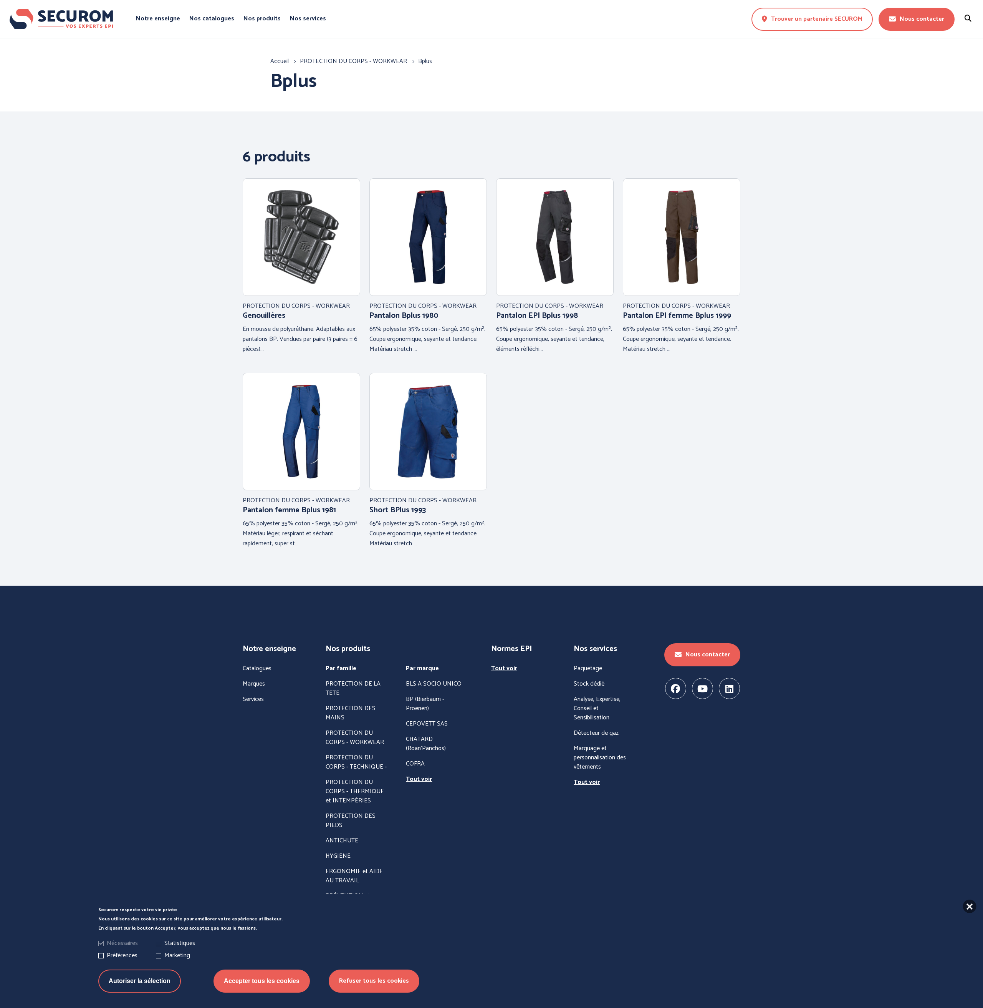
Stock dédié (589, 684)
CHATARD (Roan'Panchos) (426, 744)
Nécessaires (122, 943)
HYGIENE (338, 856)
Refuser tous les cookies (374, 981)
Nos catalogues (211, 18)
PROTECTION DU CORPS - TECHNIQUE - (356, 762)
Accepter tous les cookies (262, 981)
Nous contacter (922, 19)
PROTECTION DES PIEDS (351, 821)
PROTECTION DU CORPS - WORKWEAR (355, 738)
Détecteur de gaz (596, 733)
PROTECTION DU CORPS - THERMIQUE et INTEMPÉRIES (355, 791)
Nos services (308, 18)
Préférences (122, 955)
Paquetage (588, 668)
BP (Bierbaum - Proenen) (425, 704)
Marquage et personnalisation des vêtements (600, 758)
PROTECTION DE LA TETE (353, 688)
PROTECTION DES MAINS (351, 713)
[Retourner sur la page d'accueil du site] (61, 19)
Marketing (177, 955)
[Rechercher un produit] (968, 19)
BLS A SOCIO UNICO (434, 684)
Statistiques (179, 943)
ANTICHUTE (342, 840)
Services (253, 699)
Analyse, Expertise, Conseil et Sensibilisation (597, 708)
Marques (254, 684)
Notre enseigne (158, 18)
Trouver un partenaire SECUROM (816, 19)
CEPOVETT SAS (427, 724)
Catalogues (257, 668)
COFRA (415, 764)
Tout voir (419, 779)
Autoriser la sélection (139, 981)
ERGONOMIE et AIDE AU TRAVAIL (354, 876)
